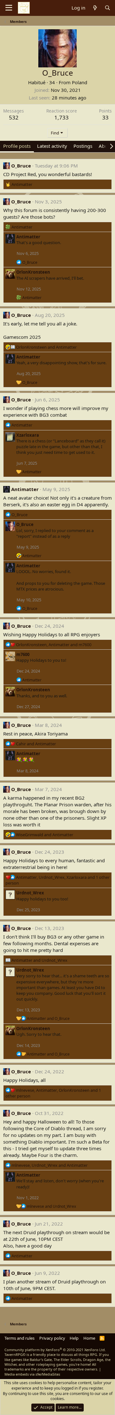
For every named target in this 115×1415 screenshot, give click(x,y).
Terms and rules (19, 1338)
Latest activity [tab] (52, 146)
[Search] (107, 8)
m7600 (22, 654)
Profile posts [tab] (17, 146)
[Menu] (8, 8)
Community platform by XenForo (55, 1349)
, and (53, 644)
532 (14, 117)
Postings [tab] (82, 146)
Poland (79, 82)
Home (89, 1338)
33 (105, 117)
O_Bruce (21, 165)
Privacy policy (52, 1338)
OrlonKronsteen (33, 272)
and (46, 347)
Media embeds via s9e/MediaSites (32, 1374)
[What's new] (94, 8)
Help (74, 1338)
